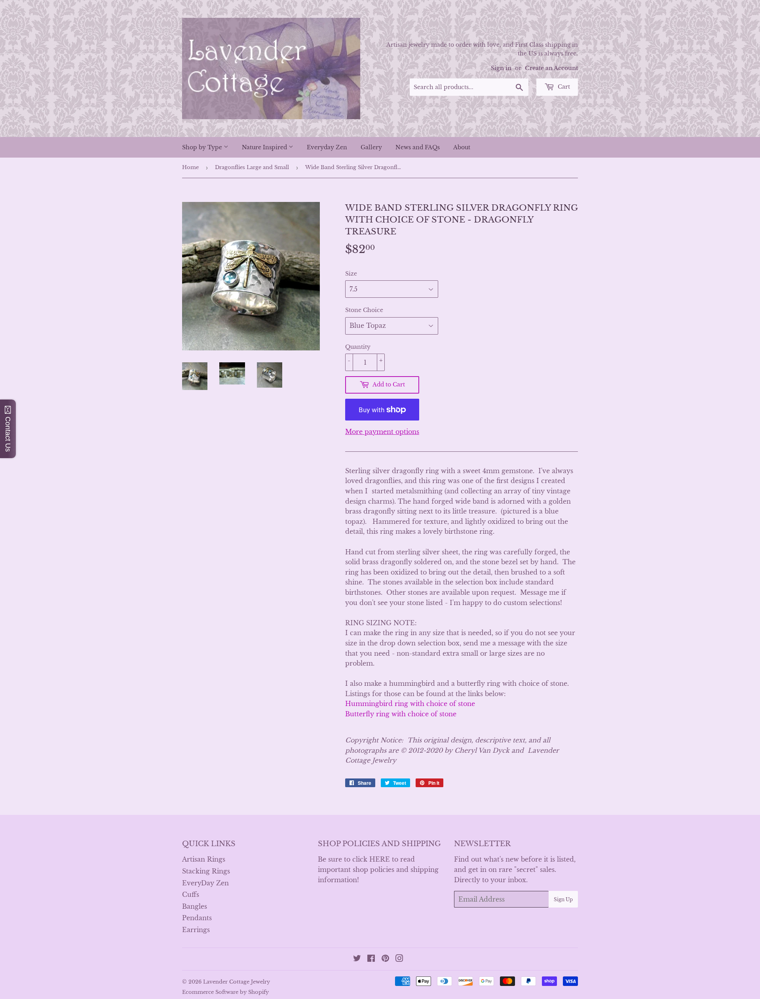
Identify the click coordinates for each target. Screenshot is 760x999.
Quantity (357, 346)
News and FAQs (417, 147)
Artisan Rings (203, 859)
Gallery (371, 147)
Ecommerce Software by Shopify (225, 992)
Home (190, 167)
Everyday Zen (327, 147)
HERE (379, 859)
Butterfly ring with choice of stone (400, 714)
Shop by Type (203, 147)
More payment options (382, 432)
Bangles (194, 906)
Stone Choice (364, 310)
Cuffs (190, 894)
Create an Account (551, 68)
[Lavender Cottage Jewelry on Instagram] (399, 959)
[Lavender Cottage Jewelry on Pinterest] (385, 959)
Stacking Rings (206, 871)
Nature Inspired (265, 147)
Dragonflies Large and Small (252, 167)
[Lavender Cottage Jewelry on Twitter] (357, 959)
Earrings (196, 930)
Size (351, 273)
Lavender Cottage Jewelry (236, 981)
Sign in (501, 68)
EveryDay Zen (205, 883)
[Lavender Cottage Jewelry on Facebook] (371, 959)
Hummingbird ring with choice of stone (410, 704)
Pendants (197, 918)
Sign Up (563, 899)
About (461, 147)
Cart (563, 86)
